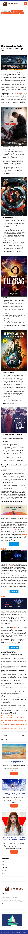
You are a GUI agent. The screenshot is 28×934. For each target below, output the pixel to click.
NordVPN (3, 549)
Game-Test (4, 870)
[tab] (25, 3)
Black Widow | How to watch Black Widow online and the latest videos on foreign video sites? (14, 839)
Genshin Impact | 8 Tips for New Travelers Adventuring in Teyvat (14, 794)
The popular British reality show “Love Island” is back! (14, 762)
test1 (3, 864)
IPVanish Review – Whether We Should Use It (12, 717)
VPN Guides (7, 11)
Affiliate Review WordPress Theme (10, 932)
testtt (3, 861)
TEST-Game (4, 867)
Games (3, 873)
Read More (14, 774)
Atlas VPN (18, 93)
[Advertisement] (14, 30)
